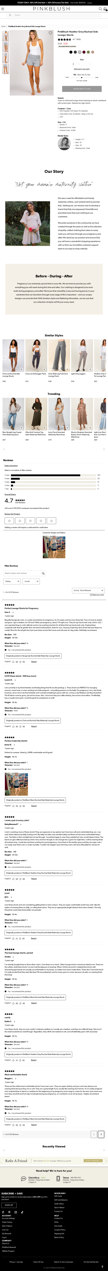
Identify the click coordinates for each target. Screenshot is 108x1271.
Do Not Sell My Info (91, 1262)
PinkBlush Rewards (9, 1247)
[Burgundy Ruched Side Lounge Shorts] (84, 52)
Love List (5, 1230)
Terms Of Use (38, 1262)
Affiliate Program (8, 1251)
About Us (5, 1244)
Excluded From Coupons (67, 46)
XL (90, 64)
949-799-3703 (76, 1178)
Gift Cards (58, 1196)
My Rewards (6, 1234)
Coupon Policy (59, 1230)
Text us (66, 1177)
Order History (7, 1222)
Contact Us (58, 1212)
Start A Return (59, 1208)
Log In (4, 1238)
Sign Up (9, 1205)
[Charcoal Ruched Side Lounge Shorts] (75, 52)
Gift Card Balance (61, 1200)
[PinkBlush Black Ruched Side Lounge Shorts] (71, 52)
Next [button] (51, 63)
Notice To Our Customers (63, 1262)
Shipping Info (59, 1234)
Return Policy (59, 1238)
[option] (32, 63)
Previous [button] (12, 63)
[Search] (100, 9)
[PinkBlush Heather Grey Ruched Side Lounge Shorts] (79, 52)
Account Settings (8, 1218)
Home (3, 26)
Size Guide (58, 1226)
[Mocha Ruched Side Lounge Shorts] (92, 52)
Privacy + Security (16, 1262)
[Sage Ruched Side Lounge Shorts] (88, 52)
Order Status (59, 1204)
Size (82, 59)
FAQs (56, 1222)
